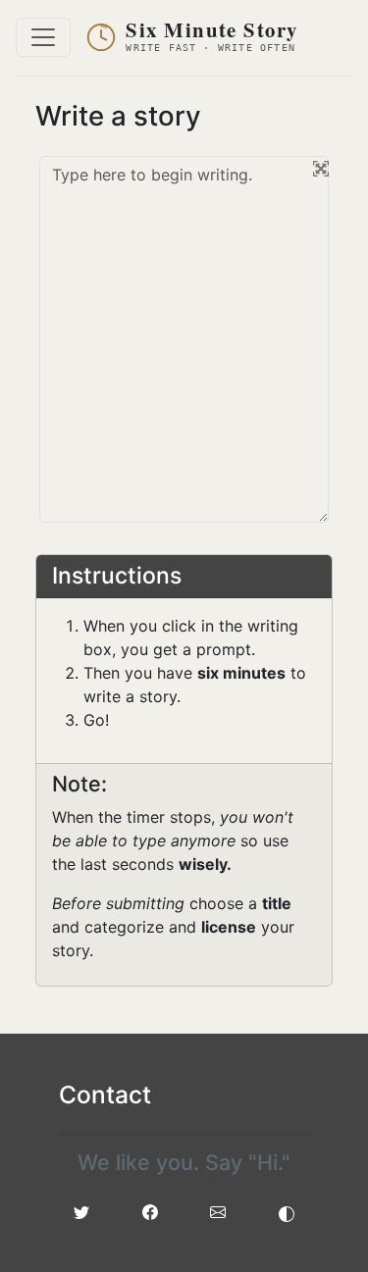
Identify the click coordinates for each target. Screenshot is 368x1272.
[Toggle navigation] (43, 37)
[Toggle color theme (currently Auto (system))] (286, 1212)
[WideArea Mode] (321, 169)
